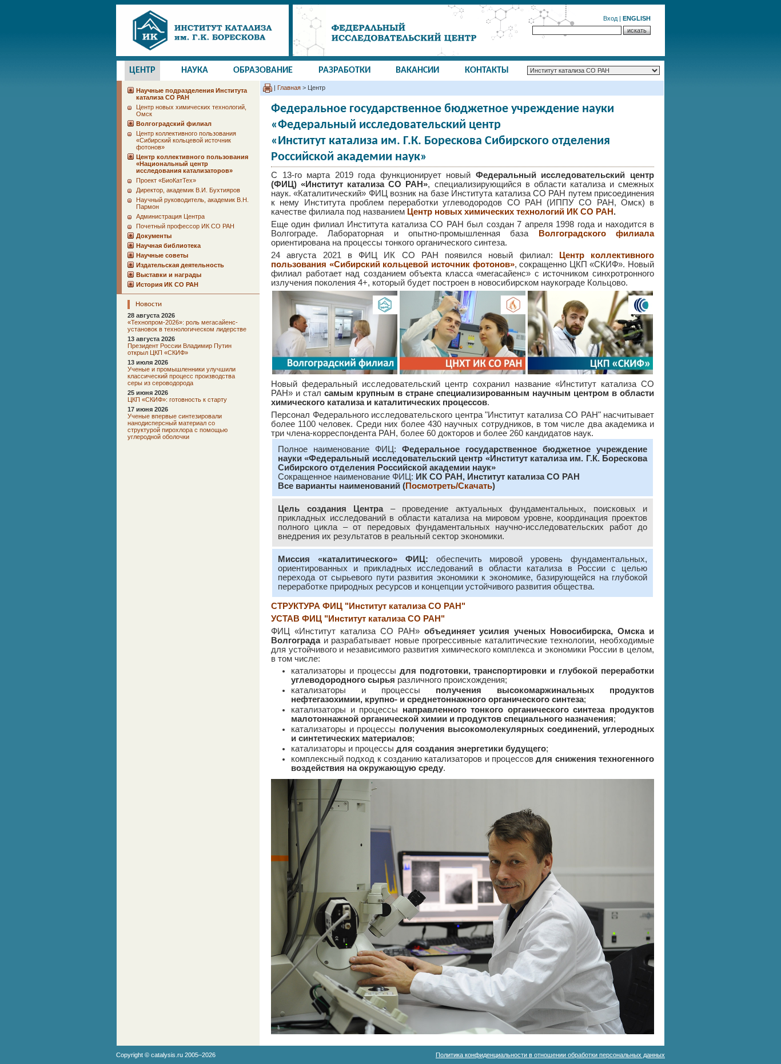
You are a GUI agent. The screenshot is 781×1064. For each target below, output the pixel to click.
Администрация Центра (170, 216)
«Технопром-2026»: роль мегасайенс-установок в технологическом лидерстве (186, 326)
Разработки (344, 70)
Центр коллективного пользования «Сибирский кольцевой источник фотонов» (186, 140)
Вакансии (417, 70)
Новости (149, 304)
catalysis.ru (167, 1054)
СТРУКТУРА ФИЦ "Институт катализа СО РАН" (368, 606)
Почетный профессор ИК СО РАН (185, 226)
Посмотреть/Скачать (448, 486)
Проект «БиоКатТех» (166, 180)
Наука (194, 70)
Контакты (487, 70)
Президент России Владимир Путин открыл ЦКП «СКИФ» (179, 349)
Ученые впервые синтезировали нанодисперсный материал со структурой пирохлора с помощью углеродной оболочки (177, 426)
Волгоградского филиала (596, 233)
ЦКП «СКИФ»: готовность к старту (177, 399)
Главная (289, 87)
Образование (263, 70)
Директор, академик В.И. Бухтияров (188, 190)
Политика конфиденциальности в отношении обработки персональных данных (550, 1054)
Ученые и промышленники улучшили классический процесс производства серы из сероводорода (181, 376)
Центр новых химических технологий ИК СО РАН (510, 211)
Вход (610, 18)
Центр (142, 70)
